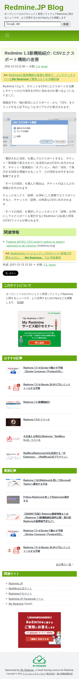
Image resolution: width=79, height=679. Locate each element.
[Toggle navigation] (8, 35)
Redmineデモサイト (20, 593)
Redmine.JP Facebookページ (26, 598)
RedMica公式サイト (20, 588)
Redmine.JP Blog (34, 7)
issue (44, 66)
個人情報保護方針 (65, 674)
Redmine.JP (16, 583)
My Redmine (16, 603)
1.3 (38, 66)
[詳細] (20, 302)
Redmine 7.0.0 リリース (36, 419)
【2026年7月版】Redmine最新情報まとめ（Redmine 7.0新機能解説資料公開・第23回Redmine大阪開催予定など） (47, 517)
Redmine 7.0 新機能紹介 (36, 402)
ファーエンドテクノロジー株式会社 (38, 674)
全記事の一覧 (63, 564)
